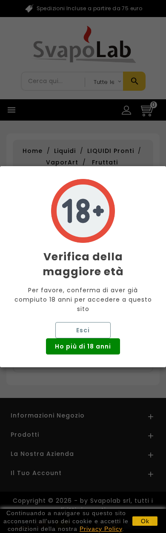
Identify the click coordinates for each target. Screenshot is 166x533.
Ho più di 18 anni (83, 346)
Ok (145, 521)
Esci (83, 330)
